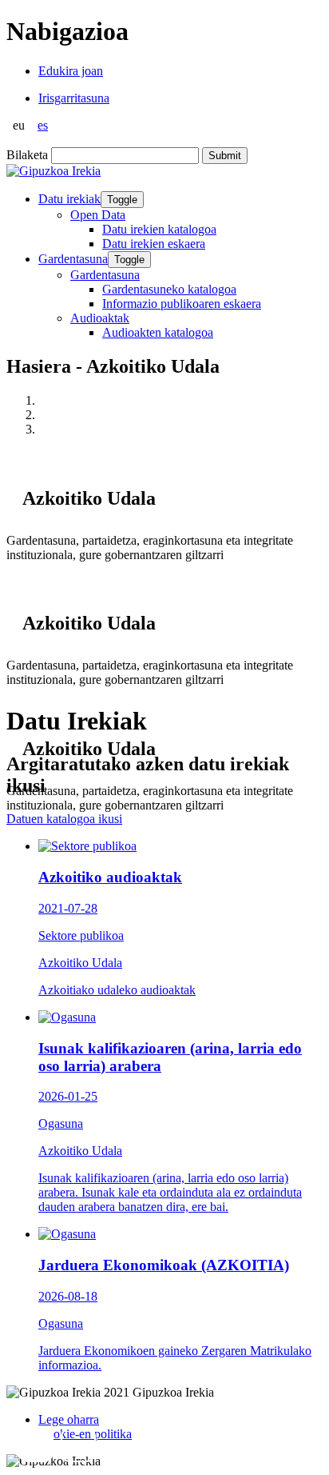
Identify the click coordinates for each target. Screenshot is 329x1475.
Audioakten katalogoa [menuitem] (157, 332)
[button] (36, 1444)
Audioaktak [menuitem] (99, 318)
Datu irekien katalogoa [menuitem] (159, 229)
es (43, 125)
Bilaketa (27, 155)
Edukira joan (70, 71)
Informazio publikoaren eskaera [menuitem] (181, 303)
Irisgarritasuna (73, 98)
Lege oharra (68, 1419)
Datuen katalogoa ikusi (64, 818)
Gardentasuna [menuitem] (105, 275)
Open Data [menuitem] (97, 215)
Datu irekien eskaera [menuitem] (153, 243)
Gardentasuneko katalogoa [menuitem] (169, 289)
